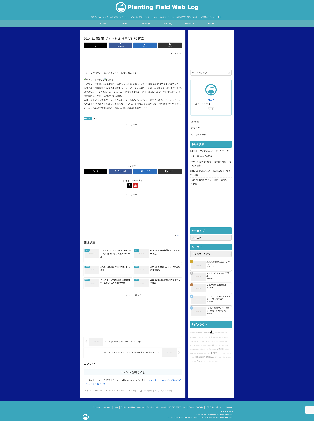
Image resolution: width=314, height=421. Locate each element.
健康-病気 (203, 353)
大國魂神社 (202, 349)
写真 (195, 341)
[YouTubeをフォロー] (135, 185)
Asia (198, 361)
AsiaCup (192, 345)
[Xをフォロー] (129, 185)
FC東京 (88, 118)
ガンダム (210, 341)
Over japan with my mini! (156, 407)
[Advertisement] (133, 62)
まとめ (206, 361)
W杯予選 (204, 341)
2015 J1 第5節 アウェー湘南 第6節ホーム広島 (210, 182)
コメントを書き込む (132, 372)
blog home (107, 407)
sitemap (229, 407)
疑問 (216, 361)
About (116, 407)
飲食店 (227, 349)
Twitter (191, 407)
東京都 (199, 341)
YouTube (199, 407)
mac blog (140, 407)
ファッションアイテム (224, 353)
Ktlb (184, 407)
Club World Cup (195, 353)
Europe (214, 349)
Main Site (96, 407)
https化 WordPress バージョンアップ (209, 151)
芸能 (226, 341)
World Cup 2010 (219, 332)
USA (195, 361)
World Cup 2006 (203, 332)
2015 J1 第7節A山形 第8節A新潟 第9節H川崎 (210, 173)
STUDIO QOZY (175, 407)
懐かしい (211, 361)
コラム (209, 349)
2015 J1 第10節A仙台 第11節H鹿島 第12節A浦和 (210, 163)
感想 (212, 345)
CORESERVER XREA (221, 345)
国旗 (197, 345)
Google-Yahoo (194, 349)
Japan (208, 345)
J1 (96, 118)
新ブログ (195, 128)
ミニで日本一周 (198, 134)
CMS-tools (210, 357)
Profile (123, 407)
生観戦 (192, 357)
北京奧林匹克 (220, 341)
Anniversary (194, 332)
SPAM (204, 345)
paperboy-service (218, 337)
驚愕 (200, 345)
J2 (214, 341)
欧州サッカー (219, 357)
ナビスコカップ (203, 337)
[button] (170, 45)
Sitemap (195, 122)
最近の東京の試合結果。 (202, 156)
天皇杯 (226, 337)
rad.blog (131, 407)
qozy (211, 99)
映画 (210, 337)
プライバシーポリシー (214, 407)
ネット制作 (212, 353)
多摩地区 (220, 349)
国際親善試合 (200, 357)
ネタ (202, 361)
